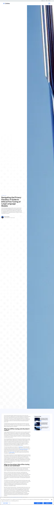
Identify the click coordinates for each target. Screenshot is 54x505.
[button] (43, 0)
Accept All (38, 503)
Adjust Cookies (5, 503)
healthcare (21, 446)
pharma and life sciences (23, 449)
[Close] (51, 499)
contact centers (11, 452)
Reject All (47, 503)
